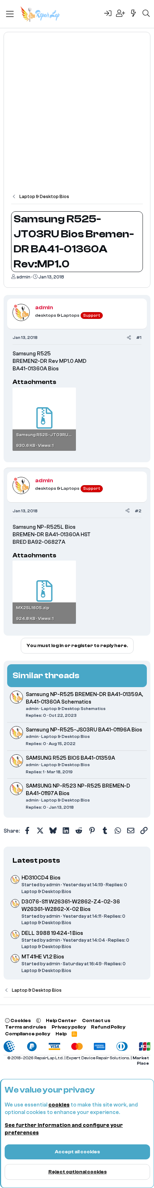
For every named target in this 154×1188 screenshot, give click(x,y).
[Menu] (9, 14)
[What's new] (133, 14)
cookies (58, 1105)
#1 (138, 337)
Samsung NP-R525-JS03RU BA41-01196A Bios (84, 730)
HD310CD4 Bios (41, 878)
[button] (38, 1020)
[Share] (129, 338)
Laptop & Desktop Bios (65, 736)
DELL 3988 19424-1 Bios (52, 933)
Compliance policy (27, 1033)
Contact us (96, 1020)
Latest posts (36, 860)
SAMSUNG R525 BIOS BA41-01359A (70, 758)
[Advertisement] (77, 116)
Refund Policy (108, 1027)
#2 (138, 510)
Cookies (20, 1020)
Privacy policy (69, 1027)
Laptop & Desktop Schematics (73, 708)
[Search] (146, 14)
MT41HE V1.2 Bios (42, 957)
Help (61, 1033)
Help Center (61, 1020)
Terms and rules (25, 1027)
